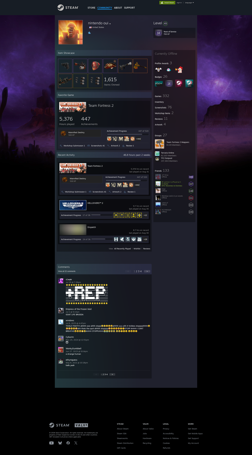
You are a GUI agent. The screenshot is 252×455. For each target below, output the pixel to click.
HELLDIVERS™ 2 (95, 203)
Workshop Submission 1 (74, 145)
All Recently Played (122, 248)
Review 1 (130, 145)
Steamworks (122, 438)
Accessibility (168, 433)
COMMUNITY (104, 7)
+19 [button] (145, 239)
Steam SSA (121, 433)
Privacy (166, 429)
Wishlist (137, 248)
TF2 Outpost (166, 158)
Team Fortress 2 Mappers (178, 142)
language (188, 3)
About (118, 7)
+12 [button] (145, 215)
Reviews (146, 248)
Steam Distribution (125, 443)
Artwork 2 (115, 145)
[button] (174, 23)
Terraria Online (167, 153)
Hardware (147, 438)
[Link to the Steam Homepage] (68, 10)
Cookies (166, 443)
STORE (91, 7)
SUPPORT (129, 7)
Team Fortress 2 (101, 105)
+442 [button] (138, 139)
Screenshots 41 (98, 145)
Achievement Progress (117, 131)
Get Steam (192, 429)
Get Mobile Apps (195, 433)
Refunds (166, 448)
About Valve (148, 429)
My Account (193, 443)
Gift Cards (121, 448)
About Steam (123, 429)
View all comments (66, 271)
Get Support (193, 438)
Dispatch (92, 227)
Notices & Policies (171, 438)
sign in (179, 3)
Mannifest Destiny (76, 132)
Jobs (145, 433)
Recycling (147, 443)
